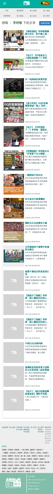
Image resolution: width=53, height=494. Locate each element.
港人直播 (46, 11)
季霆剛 (10, 459)
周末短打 (13, 453)
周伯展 (23, 459)
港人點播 (33, 11)
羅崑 (3, 471)
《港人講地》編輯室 (28, 450)
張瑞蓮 (10, 450)
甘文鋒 (42, 465)
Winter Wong (30, 468)
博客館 (40, 429)
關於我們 (48, 427)
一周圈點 (5, 453)
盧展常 (21, 468)
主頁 (6, 11)
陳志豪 (13, 471)
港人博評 (46, 16)
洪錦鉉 (17, 465)
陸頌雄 (23, 465)
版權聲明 (48, 434)
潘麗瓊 (29, 459)
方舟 (16, 462)
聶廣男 (15, 468)
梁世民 (26, 453)
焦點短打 (39, 450)
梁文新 (42, 468)
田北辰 (47, 456)
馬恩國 (4, 462)
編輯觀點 (26, 429)
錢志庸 (47, 462)
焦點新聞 (20, 11)
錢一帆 (23, 456)
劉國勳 (4, 465)
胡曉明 (34, 456)
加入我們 (48, 436)
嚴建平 (35, 465)
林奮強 (28, 471)
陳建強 (42, 459)
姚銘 (8, 471)
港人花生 (33, 16)
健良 (9, 468)
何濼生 (39, 453)
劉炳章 (20, 453)
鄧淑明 (28, 462)
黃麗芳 (29, 465)
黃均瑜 (40, 462)
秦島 (28, 456)
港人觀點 (20, 16)
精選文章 (21, 471)
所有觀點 (26, 432)
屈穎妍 (4, 450)
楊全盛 (34, 462)
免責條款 (48, 432)
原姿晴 (45, 453)
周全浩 (10, 462)
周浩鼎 (40, 456)
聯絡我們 (48, 438)
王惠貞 (17, 459)
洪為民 (21, 462)
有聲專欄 (6, 16)
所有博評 (41, 432)
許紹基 (4, 456)
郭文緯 (17, 456)
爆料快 (47, 443)
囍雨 (33, 471)
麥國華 (10, 456)
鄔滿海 (4, 459)
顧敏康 (17, 450)
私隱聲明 (48, 429)
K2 (38, 468)
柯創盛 (10, 465)
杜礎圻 (4, 468)
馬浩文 (32, 453)
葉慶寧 (35, 459)
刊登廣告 (48, 441)
